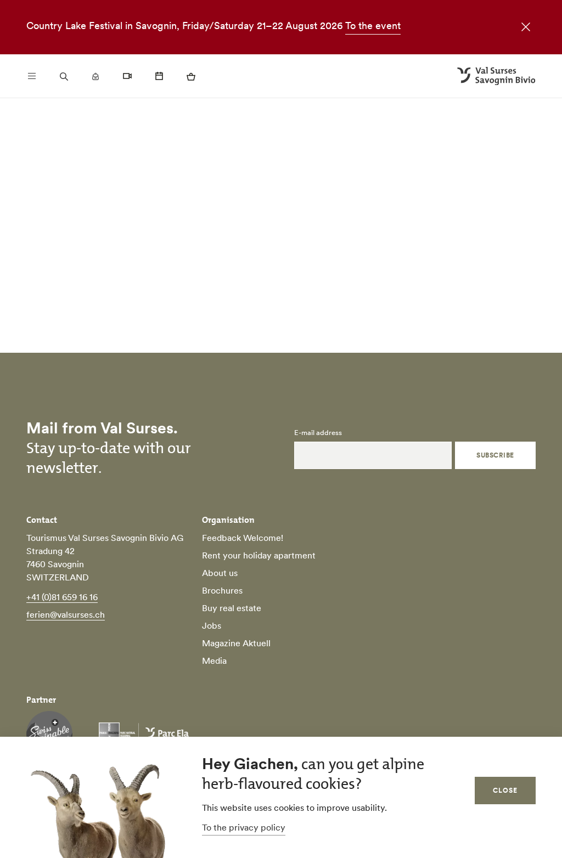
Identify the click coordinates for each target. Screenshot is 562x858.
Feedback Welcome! (242, 537)
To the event (373, 25)
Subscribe (495, 455)
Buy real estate (231, 607)
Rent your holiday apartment (259, 555)
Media (214, 660)
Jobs (211, 625)
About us (220, 572)
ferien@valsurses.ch (65, 614)
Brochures (222, 590)
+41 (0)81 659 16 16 (62, 596)
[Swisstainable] (49, 734)
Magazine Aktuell (236, 642)
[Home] (496, 76)
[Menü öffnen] (31, 76)
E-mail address (318, 432)
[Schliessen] (522, 28)
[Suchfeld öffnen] (63, 76)
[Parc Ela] (144, 734)
